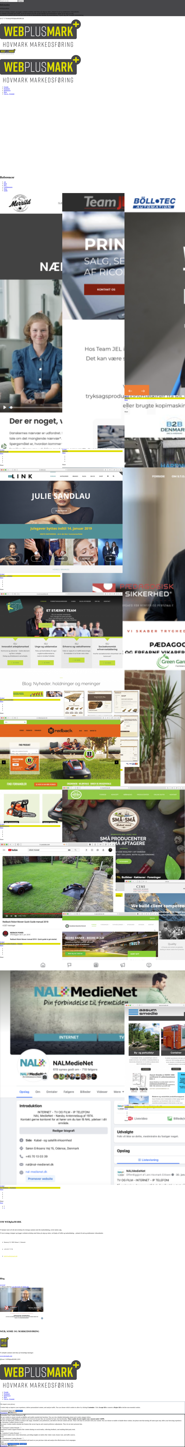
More (1, 453)
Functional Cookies (8, 1428)
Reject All (11, 1411)
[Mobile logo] (40, 1389)
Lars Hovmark (16, 1287)
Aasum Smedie (129, 1107)
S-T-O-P (2, 1285)
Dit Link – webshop (6, 576)
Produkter (7, 89)
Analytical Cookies (8, 1433)
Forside (6, 87)
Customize (4, 1411)
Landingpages (8, 187)
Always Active (18, 1422)
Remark (16, 1428)
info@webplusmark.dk (10, 1256)
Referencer (7, 90)
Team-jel (65, 451)
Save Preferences (13, 1444)
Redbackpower (4, 826)
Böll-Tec (127, 398)
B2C (5, 185)
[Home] (40, 48)
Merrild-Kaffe (4, 452)
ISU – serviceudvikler (6, 700)
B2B (5, 183)
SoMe (6, 190)
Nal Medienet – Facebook (8, 1188)
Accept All (19, 1411)
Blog (5, 92)
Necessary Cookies (8, 1422)
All (5, 182)
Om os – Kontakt (9, 94)
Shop (5, 189)
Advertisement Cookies (9, 1438)
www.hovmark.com (6, 1356)
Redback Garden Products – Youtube (11, 944)
